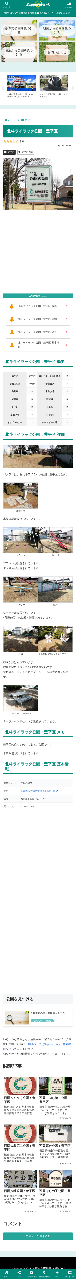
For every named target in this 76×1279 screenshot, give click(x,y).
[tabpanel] (21, 87)
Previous (3, 88)
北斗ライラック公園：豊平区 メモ (37, 332)
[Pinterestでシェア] (21, 1082)
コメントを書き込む (38, 1236)
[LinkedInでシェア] (38, 1082)
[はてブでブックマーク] (46, 1071)
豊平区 (10, 152)
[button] (55, 1082)
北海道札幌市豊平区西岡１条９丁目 (38, 791)
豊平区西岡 (27, 152)
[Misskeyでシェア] (63, 1061)
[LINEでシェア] (63, 1071)
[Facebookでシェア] (12, 1071)
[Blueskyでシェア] (46, 1061)
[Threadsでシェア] (29, 1071)
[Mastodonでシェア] (29, 1061)
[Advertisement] (38, 252)
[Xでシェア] (12, 1061)
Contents (34, 295)
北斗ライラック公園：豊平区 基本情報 (38, 345)
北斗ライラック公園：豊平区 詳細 (37, 319)
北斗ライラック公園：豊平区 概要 (37, 306)
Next (73, 88)
